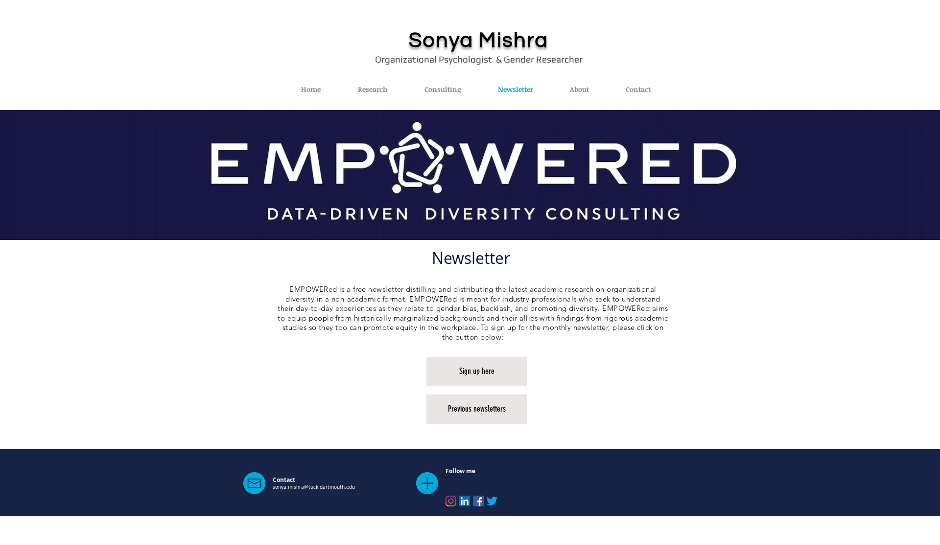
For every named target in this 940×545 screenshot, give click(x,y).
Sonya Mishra (479, 40)
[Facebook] (478, 501)
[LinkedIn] (464, 501)
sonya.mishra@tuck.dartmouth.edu (314, 487)
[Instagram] (451, 501)
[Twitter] (492, 501)
